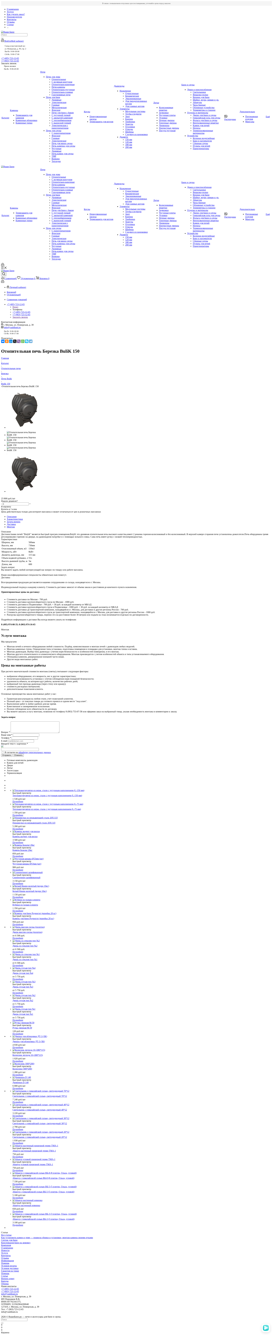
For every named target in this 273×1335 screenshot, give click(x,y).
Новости (5, 1250)
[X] (14, 341)
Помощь (5, 1263)
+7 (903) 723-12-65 (10, 61)
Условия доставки (9, 1268)
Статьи (4, 1276)
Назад (15, 307)
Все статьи (6, 1235)
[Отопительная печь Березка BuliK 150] (24, 427)
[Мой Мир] (11, 341)
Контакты (6, 1255)
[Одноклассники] (7, 341)
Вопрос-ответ (7, 1278)
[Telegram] (30, 341)
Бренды (5, 1281)
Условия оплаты (9, 1266)
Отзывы (5, 1258)
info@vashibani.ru (12, 327)
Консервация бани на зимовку (16, 1242)
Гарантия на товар (10, 1271)
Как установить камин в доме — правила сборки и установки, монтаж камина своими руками (47, 1237)
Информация (7, 1260)
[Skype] (26, 341)
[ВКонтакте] (3, 341)
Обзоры (5, 1283)
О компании (7, 1248)
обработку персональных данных (34, 752)
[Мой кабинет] (2, 265)
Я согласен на (28, 752)
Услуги (4, 1253)
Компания (6, 1245)
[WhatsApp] (22, 341)
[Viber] (18, 341)
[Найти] (2, 38)
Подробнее (18, 801)
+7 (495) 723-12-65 (10, 58)
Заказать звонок (20, 317)
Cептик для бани (9, 1240)
